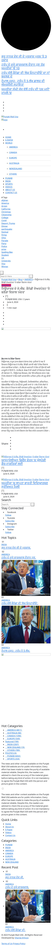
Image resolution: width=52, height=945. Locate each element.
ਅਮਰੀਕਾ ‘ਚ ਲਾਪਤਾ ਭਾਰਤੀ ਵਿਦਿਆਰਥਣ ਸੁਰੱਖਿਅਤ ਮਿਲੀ (24, 485)
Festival (4, 232)
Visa (3, 263)
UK (2, 258)
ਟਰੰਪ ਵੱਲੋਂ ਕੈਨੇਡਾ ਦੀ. (15, 930)
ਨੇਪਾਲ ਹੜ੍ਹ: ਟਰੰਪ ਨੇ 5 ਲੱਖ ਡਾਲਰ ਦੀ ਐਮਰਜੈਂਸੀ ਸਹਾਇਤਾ (23, 82)
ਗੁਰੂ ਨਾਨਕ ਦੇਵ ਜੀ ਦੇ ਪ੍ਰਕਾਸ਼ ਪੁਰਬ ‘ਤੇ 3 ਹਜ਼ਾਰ (24, 58)
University (6, 260)
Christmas (6, 212)
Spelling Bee (7, 252)
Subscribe (9, 521)
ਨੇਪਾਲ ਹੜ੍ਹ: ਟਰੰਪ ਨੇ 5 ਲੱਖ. (15, 650)
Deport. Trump (8, 223)
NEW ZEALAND (12, 862)
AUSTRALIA (14, 163)
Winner (4, 266)
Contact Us (10, 835)
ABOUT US (10, 189)
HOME (8, 137)
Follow (8, 515)
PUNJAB (8, 178)
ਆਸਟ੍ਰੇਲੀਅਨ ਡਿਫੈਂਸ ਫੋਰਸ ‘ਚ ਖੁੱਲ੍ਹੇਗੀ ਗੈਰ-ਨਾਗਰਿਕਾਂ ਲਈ (23, 462)
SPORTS (9, 184)
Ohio (3, 237)
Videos (8, 832)
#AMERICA (6, 285)
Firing (4, 235)
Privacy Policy (19, 943)
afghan (4, 200)
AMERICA (13, 147)
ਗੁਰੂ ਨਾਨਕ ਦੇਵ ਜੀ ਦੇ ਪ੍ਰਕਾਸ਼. (16, 547)
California (5, 209)
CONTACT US (11, 192)
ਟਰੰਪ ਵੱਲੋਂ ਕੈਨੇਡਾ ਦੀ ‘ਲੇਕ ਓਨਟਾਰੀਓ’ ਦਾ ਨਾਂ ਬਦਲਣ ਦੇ (25, 74)
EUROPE (13, 157)
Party (3, 243)
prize (3, 249)
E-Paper (8, 829)
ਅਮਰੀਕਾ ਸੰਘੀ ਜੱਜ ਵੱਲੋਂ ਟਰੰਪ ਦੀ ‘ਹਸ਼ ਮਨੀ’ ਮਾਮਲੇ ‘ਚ (25, 91)
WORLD (8, 143)
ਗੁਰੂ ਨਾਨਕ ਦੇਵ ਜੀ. (14, 877)
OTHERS (13, 174)
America (5, 203)
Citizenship (6, 214)
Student (5, 255)
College (4, 217)
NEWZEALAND (15, 168)
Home (8, 824)
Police (4, 246)
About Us (9, 826)
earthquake (6, 229)
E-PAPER (9, 140)
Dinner (4, 226)
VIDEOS (8, 187)
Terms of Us (6, 943)
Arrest (4, 206)
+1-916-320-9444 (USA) (27, 98)
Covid (4, 220)
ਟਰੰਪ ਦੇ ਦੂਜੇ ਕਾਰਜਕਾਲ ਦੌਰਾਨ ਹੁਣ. (18, 557)
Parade (4, 240)
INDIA (8, 181)
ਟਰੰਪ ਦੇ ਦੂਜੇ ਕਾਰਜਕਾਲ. (17, 887)
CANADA (13, 152)
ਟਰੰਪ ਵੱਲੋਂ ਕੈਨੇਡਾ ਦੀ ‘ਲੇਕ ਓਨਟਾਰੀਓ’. (19, 603)
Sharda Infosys (22, 937)
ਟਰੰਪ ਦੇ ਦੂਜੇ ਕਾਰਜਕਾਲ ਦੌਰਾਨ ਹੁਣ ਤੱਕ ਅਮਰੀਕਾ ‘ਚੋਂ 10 (23, 66)
